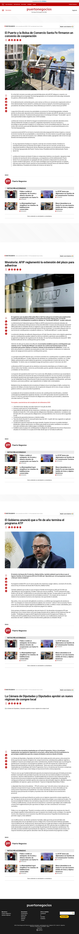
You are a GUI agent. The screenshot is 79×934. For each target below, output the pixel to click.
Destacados (8, 4)
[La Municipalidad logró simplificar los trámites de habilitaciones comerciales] (11, 206)
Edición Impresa (73, 4)
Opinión (29, 4)
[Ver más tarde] (6, 40)
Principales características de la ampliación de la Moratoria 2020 (30, 402)
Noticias (23, 4)
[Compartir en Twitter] (15, 40)
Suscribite (64, 916)
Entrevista (17, 4)
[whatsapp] (9, 40)
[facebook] (12, 40)
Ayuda (48, 926)
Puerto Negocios (19, 181)
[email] (17, 40)
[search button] (3, 4)
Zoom (34, 4)
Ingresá (74, 10)
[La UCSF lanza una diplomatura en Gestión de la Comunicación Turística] (47, 194)
